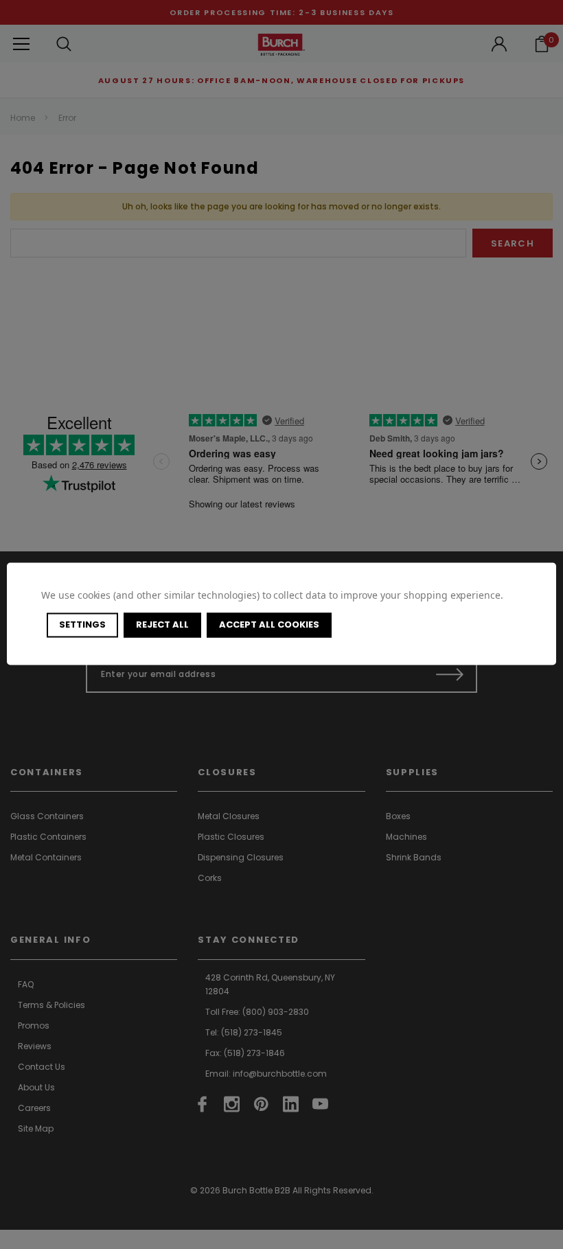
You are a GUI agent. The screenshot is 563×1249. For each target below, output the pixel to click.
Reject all (162, 624)
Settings (82, 624)
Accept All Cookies (269, 624)
